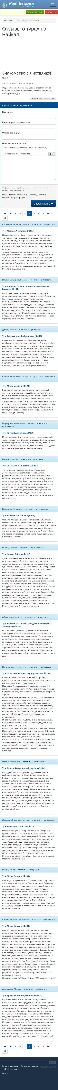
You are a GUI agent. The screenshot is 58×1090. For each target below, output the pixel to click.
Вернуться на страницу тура (43, 98)
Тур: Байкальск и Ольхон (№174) (18, 515)
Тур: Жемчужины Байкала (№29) (18, 826)
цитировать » (49, 224)
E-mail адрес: (16, 122)
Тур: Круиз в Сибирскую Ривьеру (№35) (22, 995)
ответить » (36, 224)
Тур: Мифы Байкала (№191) (16, 385)
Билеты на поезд (10, 1066)
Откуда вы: (11, 132)
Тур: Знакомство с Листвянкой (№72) (20, 465)
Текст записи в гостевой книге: (17, 153)
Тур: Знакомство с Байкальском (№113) (22, 335)
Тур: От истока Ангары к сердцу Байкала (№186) (26, 673)
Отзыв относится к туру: (14, 143)
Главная (8, 20)
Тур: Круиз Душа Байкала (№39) (18, 432)
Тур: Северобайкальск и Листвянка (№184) (23, 768)
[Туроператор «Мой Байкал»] (18, 4)
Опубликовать (42, 203)
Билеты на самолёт (30, 1066)
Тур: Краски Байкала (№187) (16, 554)
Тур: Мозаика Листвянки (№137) (18, 230)
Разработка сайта (48, 1066)
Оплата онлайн (11, 1068)
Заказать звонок (36, 12)
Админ (52, 1062)
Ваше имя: (7, 111)
